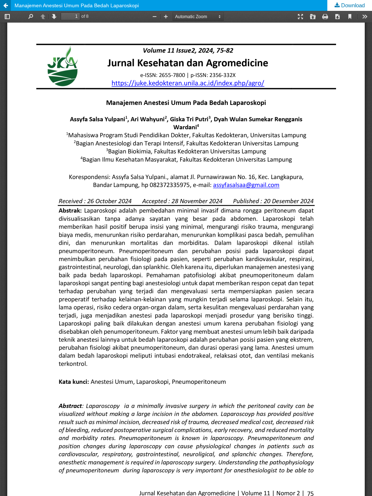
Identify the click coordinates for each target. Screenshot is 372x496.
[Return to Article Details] (5, 5)
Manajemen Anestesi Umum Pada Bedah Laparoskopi (77, 5)
